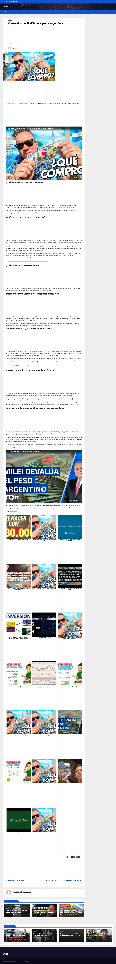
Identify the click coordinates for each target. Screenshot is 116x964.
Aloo (5, 6)
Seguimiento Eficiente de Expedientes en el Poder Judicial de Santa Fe (70, 935)
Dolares (89, 931)
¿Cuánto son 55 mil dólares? (16, 880)
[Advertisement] (44, 36)
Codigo (34, 931)
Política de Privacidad (100, 961)
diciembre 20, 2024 (11, 937)
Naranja (25, 11)
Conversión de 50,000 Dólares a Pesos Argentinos (44, 911)
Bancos (42, 11)
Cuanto (7, 908)
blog (62, 931)
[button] (111, 11)
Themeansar (27, 961)
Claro (50, 11)
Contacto (71, 11)
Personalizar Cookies (82, 961)
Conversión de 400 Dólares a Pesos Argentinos (16, 911)
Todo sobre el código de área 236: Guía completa (42, 934)
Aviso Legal (70, 961)
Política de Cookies (91, 961)
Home (66, 961)
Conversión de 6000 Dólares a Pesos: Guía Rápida (99, 934)
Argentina (8, 931)
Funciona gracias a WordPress (9, 961)
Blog (63, 11)
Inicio (11, 11)
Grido (57, 11)
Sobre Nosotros (82, 11)
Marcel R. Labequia (19, 47)
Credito (18, 11)
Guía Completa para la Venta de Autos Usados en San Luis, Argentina (17, 935)
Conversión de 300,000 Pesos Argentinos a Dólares (71, 911)
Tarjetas (34, 11)
